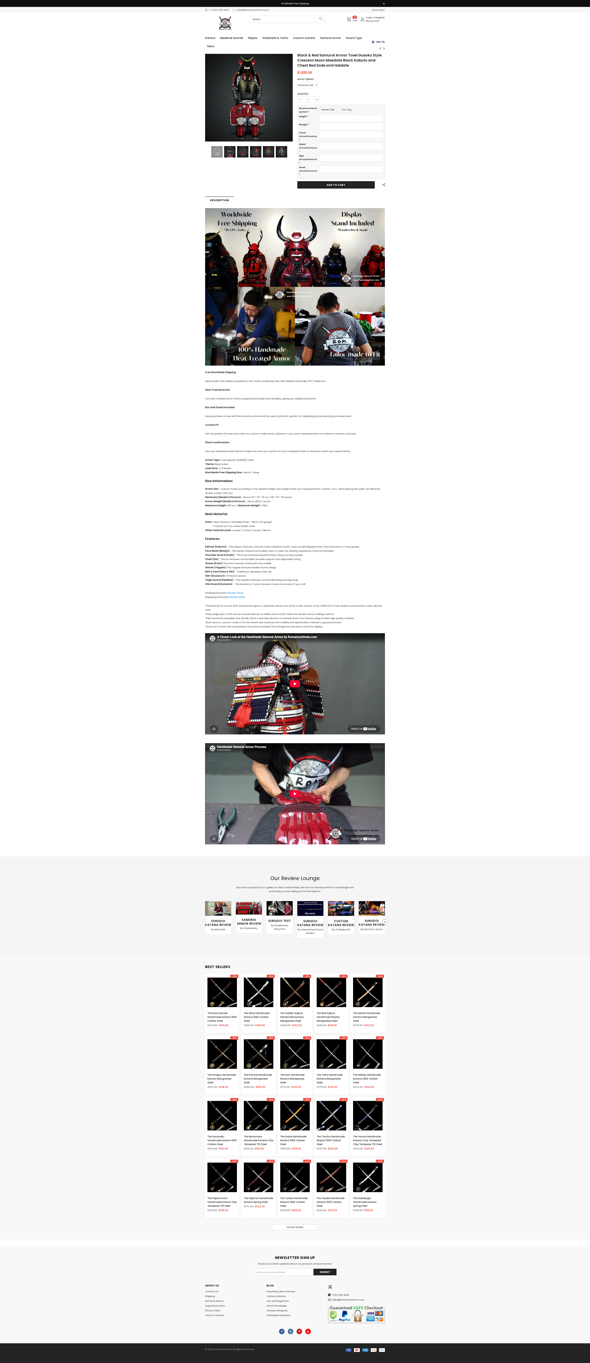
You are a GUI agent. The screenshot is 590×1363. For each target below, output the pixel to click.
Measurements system (308, 110)
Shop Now (279, 929)
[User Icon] (362, 19)
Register (380, 17)
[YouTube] (308, 1331)
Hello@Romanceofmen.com (253, 10)
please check (235, 592)
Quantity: (303, 93)
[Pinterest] (299, 1331)
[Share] (383, 185)
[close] (383, 3)
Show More (295, 1227)
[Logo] (225, 23)
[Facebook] (282, 1331)
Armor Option (306, 79)
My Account (372, 20)
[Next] (290, 97)
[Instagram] (290, 1331)
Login (369, 17)
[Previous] (208, 97)
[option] (249, 97)
